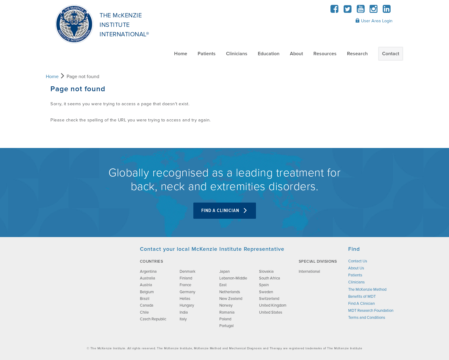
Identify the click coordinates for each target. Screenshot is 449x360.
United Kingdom (273, 305)
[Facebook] (335, 10)
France (185, 285)
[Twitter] (348, 10)
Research (357, 54)
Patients (207, 54)
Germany (187, 292)
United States (270, 312)
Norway (225, 305)
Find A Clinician (220, 210)
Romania (227, 312)
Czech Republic (153, 319)
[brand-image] (89, 276)
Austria (146, 285)
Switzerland (269, 298)
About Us (356, 268)
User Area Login (376, 20)
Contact (390, 54)
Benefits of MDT (362, 296)
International (309, 271)
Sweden (266, 292)
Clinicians (236, 54)
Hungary (187, 305)
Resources (325, 54)
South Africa (269, 278)
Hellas (185, 298)
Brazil (144, 298)
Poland (225, 319)
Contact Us (357, 261)
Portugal (226, 325)
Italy (183, 319)
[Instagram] (374, 10)
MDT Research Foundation (370, 310)
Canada (146, 305)
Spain (264, 285)
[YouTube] (361, 10)
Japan (224, 271)
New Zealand (230, 298)
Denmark (187, 271)
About (296, 54)
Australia (147, 278)
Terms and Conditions (366, 317)
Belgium (147, 292)
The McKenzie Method (367, 289)
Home (180, 54)
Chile (144, 312)
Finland (186, 278)
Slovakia (266, 271)
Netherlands (229, 292)
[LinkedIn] (386, 10)
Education (268, 54)
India (184, 312)
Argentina (148, 271)
